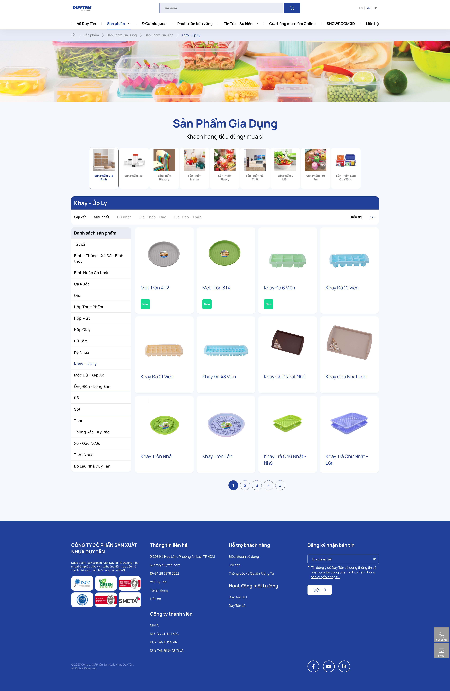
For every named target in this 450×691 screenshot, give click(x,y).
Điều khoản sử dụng (244, 556)
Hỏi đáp (234, 565)
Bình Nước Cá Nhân (92, 272)
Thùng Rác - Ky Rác (92, 432)
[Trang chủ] (73, 35)
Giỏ (77, 295)
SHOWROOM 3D (341, 23)
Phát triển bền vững (195, 23)
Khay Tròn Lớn (217, 456)
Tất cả (80, 244)
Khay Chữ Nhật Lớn (346, 376)
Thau (78, 420)
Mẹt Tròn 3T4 (216, 287)
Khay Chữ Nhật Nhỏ (285, 376)
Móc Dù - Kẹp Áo (89, 375)
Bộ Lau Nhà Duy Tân (92, 466)
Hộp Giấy (82, 329)
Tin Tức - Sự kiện (238, 23)
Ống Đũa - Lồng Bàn (92, 386)
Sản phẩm (116, 23)
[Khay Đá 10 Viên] (349, 253)
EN (361, 8)
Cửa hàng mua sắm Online (292, 23)
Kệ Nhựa (81, 352)
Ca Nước (82, 284)
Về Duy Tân (86, 23)
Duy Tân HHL (238, 597)
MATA (154, 625)
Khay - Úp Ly (85, 363)
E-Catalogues (154, 23)
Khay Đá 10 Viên (342, 287)
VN (368, 8)
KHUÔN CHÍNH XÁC (164, 633)
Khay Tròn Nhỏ (156, 456)
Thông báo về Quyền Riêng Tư (251, 573)
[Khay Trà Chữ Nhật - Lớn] (349, 422)
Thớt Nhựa (84, 454)
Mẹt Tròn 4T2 (155, 287)
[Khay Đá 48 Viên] (226, 343)
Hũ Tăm (81, 341)
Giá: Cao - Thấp (188, 217)
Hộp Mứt (82, 318)
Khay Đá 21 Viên (157, 376)
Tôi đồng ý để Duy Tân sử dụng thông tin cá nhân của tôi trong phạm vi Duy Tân (343, 572)
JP (375, 8)
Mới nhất (102, 217)
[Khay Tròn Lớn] (226, 422)
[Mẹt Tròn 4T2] (164, 253)
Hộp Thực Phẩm (88, 306)
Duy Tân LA (237, 605)
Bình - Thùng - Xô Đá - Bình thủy (98, 258)
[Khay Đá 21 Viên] (164, 343)
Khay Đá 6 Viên (279, 287)
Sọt (77, 409)
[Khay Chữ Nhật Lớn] (349, 343)
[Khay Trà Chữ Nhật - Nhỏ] (287, 422)
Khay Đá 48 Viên (219, 376)
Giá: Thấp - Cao (153, 217)
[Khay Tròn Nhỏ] (164, 422)
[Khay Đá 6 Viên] (287, 253)
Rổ (76, 397)
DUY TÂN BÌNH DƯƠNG (166, 650)
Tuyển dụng (159, 590)
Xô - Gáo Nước (87, 443)
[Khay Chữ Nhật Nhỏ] (287, 343)
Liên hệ (372, 23)
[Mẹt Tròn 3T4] (226, 253)
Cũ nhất (124, 217)
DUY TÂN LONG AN (163, 642)
